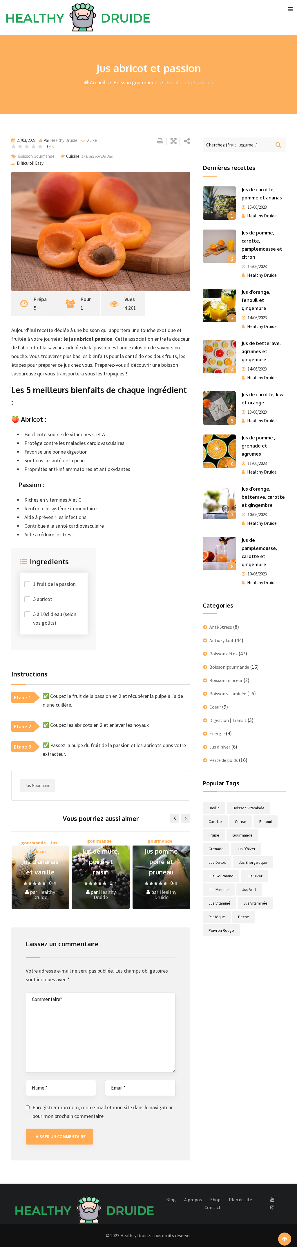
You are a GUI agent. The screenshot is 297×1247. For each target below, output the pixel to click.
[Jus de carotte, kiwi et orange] (219, 407)
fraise (214, 835)
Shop (215, 1199)
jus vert (249, 889)
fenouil (265, 821)
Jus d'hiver (219, 747)
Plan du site (240, 1199)
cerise (240, 821)
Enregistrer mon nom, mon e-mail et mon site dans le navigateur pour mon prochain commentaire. (102, 1111)
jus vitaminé (219, 903)
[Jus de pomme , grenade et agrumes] (219, 450)
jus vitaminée (255, 903)
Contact (212, 1207)
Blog (171, 1199)
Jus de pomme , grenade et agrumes (258, 446)
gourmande (242, 835)
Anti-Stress (220, 627)
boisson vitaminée (249, 807)
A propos (193, 1199)
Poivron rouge (221, 930)
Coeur (215, 707)
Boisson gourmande (135, 82)
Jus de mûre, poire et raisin (101, 861)
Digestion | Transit (228, 720)
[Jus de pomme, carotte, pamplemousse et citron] (219, 246)
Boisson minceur (225, 680)
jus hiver (254, 876)
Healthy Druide (63, 140)
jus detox (217, 862)
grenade (216, 848)
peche (243, 916)
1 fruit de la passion (54, 584)
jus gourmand (37, 785)
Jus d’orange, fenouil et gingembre (256, 300)
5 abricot (42, 599)
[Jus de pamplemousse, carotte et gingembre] (219, 553)
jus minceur (219, 889)
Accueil (97, 82)
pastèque (217, 916)
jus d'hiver (246, 848)
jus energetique (253, 862)
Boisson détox (223, 653)
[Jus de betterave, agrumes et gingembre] (219, 356)
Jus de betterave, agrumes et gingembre (261, 351)
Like (91, 140)
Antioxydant (221, 640)
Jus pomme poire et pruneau (161, 861)
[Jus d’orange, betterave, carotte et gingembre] (219, 502)
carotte (215, 821)
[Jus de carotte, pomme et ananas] (219, 202)
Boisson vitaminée (227, 693)
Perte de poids (223, 760)
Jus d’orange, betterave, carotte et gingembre (263, 497)
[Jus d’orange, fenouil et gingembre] (219, 305)
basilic (214, 807)
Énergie (217, 733)
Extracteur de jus (97, 156)
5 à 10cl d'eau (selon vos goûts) (54, 618)
